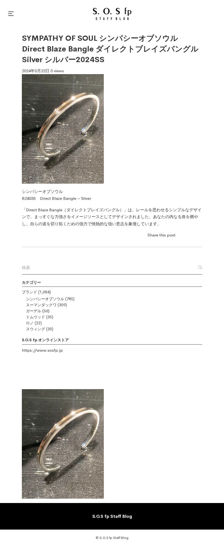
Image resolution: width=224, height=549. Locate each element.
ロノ (30, 322)
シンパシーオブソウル (45, 298)
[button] (11, 14)
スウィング (35, 328)
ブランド (29, 292)
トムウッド (35, 316)
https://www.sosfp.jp (42, 350)
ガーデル (33, 310)
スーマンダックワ (41, 304)
